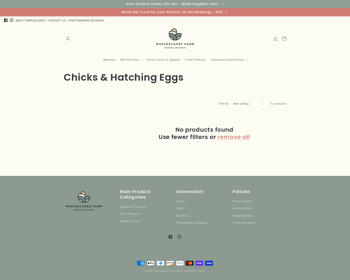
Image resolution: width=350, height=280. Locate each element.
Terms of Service (244, 222)
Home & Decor (130, 221)
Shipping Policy (243, 215)
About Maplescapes (30, 20)
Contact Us (57, 20)
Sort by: (224, 103)
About (180, 201)
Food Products (130, 214)
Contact (182, 215)
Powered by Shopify (195, 270)
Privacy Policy (242, 201)
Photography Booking (86, 20)
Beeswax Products (133, 206)
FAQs (179, 208)
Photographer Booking (191, 222)
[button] (68, 38)
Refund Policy (242, 208)
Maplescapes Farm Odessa (168, 270)
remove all (234, 137)
